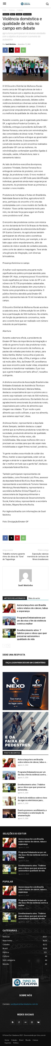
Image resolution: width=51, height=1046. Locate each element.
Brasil (12, 14)
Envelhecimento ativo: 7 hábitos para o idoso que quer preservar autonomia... (32, 787)
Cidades (20, 10)
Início (4, 10)
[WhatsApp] (23, 50)
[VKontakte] (38, 1022)
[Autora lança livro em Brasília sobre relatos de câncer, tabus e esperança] (9, 608)
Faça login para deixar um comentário (26, 662)
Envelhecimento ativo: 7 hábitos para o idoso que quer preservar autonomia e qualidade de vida (32, 868)
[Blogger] (12, 1022)
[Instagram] (32, 1022)
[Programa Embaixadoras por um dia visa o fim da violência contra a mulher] (9, 620)
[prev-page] (4, 645)
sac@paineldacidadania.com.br (24, 1004)
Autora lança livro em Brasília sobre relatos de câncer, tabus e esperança (32, 608)
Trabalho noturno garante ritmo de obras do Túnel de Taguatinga (14, 557)
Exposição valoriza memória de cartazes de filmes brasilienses (37, 557)
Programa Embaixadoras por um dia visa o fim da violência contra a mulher (31, 620)
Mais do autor (34, 598)
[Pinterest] (17, 50)
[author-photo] (25, 582)
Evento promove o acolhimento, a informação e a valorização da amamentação (32, 813)
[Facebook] (5, 50)
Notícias (12, 10)
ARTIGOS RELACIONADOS (14, 598)
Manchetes (27, 14)
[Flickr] (25, 1022)
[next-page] (8, 645)
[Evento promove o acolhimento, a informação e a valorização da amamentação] (9, 813)
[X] (11, 50)
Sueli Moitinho (11, 44)
